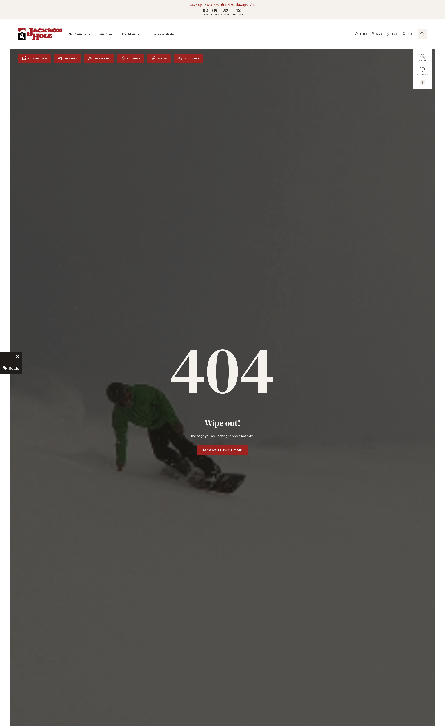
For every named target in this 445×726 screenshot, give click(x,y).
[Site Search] (422, 34)
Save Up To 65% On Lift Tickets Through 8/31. (222, 5)
